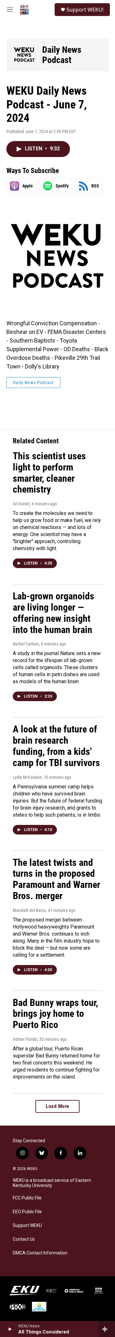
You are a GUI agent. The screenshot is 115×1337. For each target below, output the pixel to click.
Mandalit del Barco (29, 910)
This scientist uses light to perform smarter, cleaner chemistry (49, 472)
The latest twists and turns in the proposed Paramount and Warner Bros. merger (56, 879)
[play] (10, 1329)
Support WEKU (27, 1225)
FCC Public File (27, 1198)
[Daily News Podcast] (24, 55)
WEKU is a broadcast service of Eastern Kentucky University (52, 1183)
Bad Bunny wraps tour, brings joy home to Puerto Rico (55, 1014)
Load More (57, 1106)
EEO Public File (27, 1211)
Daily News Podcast (61, 54)
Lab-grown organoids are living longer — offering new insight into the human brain (53, 612)
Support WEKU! (84, 9)
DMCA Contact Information (40, 1253)
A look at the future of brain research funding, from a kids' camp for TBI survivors (56, 746)
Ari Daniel (21, 503)
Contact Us (24, 1239)
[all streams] (106, 1329)
